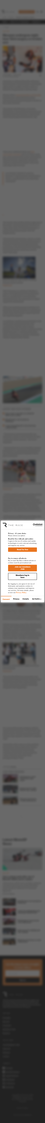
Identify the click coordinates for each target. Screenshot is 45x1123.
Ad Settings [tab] (37, 599)
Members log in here (22, 576)
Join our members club (22, 568)
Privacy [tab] (16, 599)
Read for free (22, 550)
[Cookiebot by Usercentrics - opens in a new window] (32, 525)
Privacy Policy (21, 592)
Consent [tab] (6, 599)
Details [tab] (26, 599)
